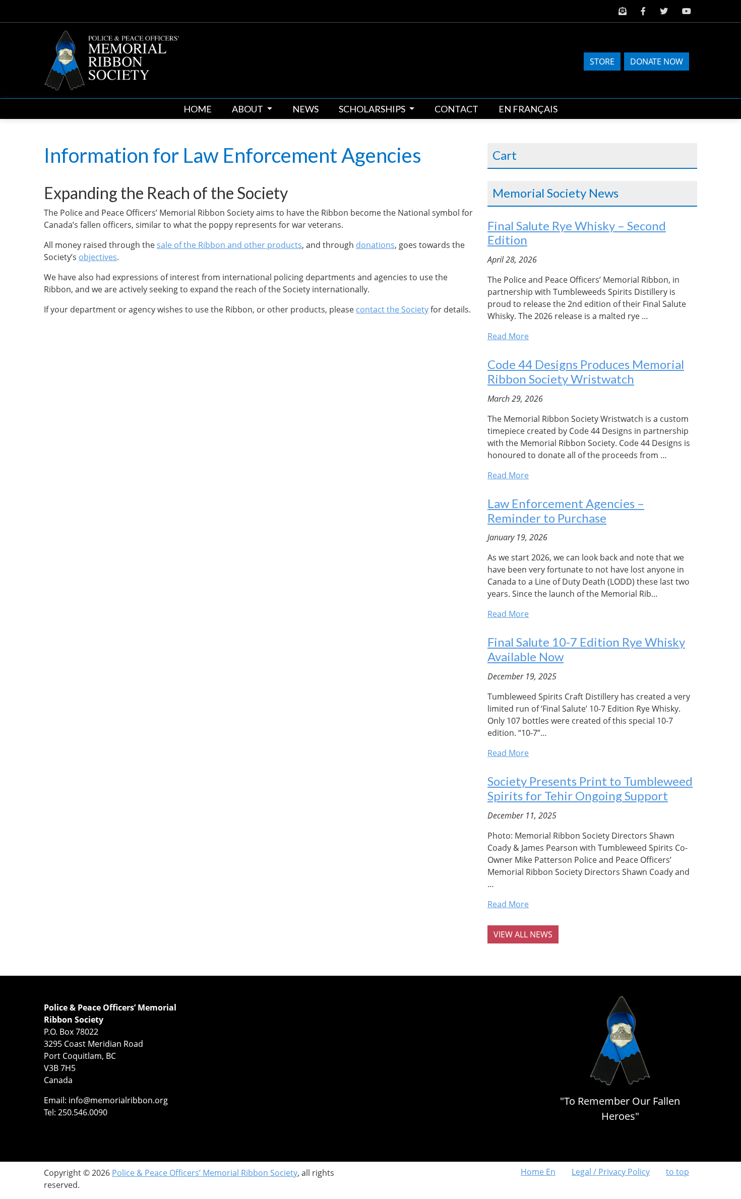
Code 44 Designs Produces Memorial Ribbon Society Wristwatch (585, 371)
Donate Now (656, 61)
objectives (98, 257)
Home (197, 108)
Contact (456, 108)
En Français (528, 108)
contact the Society (392, 309)
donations (375, 244)
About (248, 108)
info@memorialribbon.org (118, 1100)
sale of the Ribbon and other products (229, 244)
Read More (508, 336)
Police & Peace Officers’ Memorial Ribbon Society (204, 1172)
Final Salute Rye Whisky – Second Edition (576, 232)
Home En (538, 1171)
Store (602, 61)
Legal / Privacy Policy (611, 1171)
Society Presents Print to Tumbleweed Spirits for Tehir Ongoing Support (590, 788)
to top (677, 1171)
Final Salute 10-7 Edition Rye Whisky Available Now (586, 649)
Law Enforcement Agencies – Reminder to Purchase (565, 510)
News (305, 108)
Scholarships (373, 108)
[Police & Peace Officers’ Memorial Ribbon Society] (120, 59)
